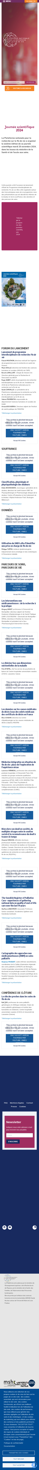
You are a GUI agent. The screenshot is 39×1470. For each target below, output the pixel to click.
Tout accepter (19, 1465)
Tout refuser (18, 1459)
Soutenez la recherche (22, 88)
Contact (29, 1103)
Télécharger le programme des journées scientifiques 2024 (19, 226)
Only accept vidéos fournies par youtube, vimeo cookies (19, 433)
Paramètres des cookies (18, 1453)
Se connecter (30, 1)
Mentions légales (17, 1103)
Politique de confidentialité (13, 1443)
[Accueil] (16, 40)
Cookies (22, 1106)
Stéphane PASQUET (8, 962)
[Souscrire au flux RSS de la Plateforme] (35, 1227)
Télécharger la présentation (12, 413)
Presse (14, 1106)
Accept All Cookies (19, 440)
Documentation (9, 1446)
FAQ (5, 1103)
